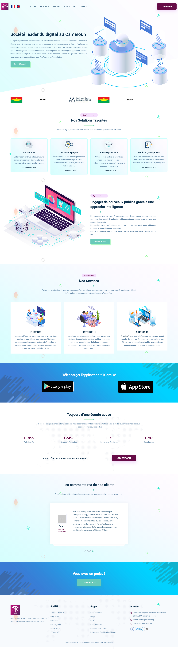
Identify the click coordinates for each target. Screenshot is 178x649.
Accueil (33, 6)
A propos (56, 6)
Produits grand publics (149, 152)
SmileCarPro (142, 332)
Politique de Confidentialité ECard (103, 632)
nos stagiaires (55, 624)
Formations (29, 152)
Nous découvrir (20, 64)
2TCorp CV (54, 632)
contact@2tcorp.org (146, 620)
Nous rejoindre (70, 6)
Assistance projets (69, 152)
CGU (92, 621)
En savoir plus (30, 168)
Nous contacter (124, 458)
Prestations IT (89, 332)
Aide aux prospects (109, 152)
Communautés (96, 624)
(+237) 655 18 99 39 (144, 624)
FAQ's (92, 617)
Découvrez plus (100, 241)
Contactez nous (89, 582)
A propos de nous (57, 613)
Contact (83, 6)
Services (43, 6)
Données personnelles (98, 628)
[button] (85, 551)
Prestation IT (55, 621)
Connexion (167, 6)
